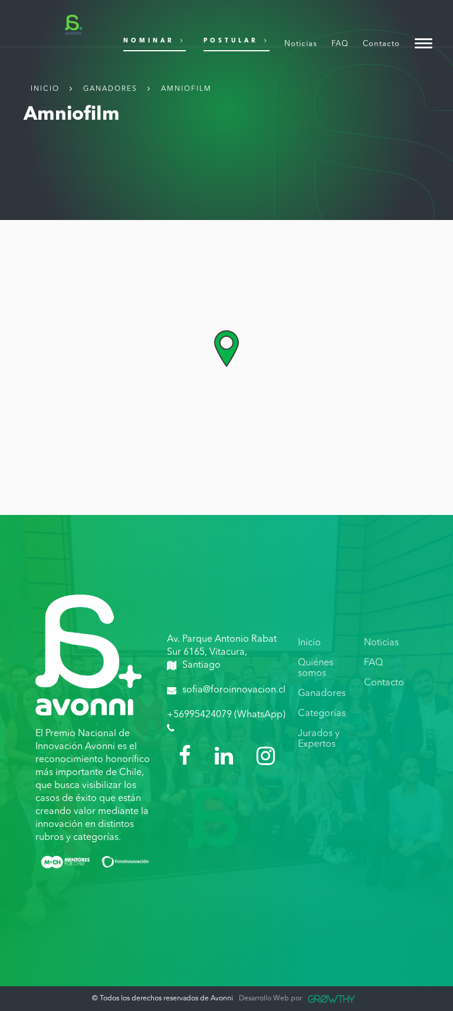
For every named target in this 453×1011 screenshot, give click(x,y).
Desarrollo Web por (270, 998)
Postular (230, 41)
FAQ (340, 44)
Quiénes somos (315, 668)
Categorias (322, 713)
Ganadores (110, 89)
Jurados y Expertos (319, 739)
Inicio (45, 89)
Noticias (300, 44)
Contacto (381, 44)
